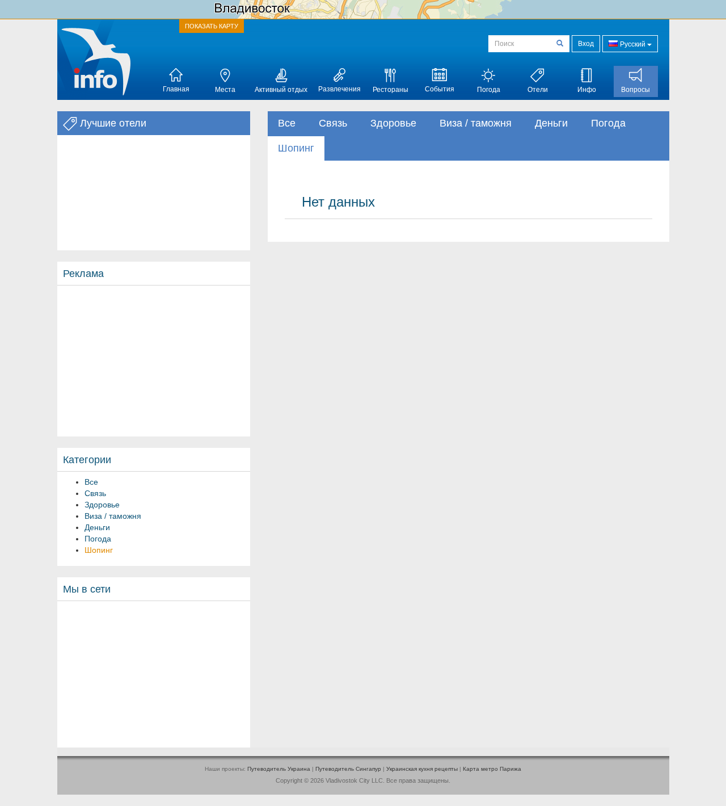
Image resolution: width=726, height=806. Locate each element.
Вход (586, 44)
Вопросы (635, 90)
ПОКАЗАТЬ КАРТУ (211, 26)
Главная (176, 89)
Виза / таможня (113, 515)
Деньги (97, 527)
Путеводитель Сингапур (348, 769)
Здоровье (102, 504)
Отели (537, 90)
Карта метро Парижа (492, 769)
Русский (632, 44)
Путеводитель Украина (278, 769)
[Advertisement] (154, 361)
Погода (488, 90)
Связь (95, 493)
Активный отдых (281, 90)
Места (225, 90)
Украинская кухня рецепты (422, 769)
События (439, 89)
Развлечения (339, 89)
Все (91, 481)
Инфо (586, 90)
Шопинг (99, 550)
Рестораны (390, 90)
